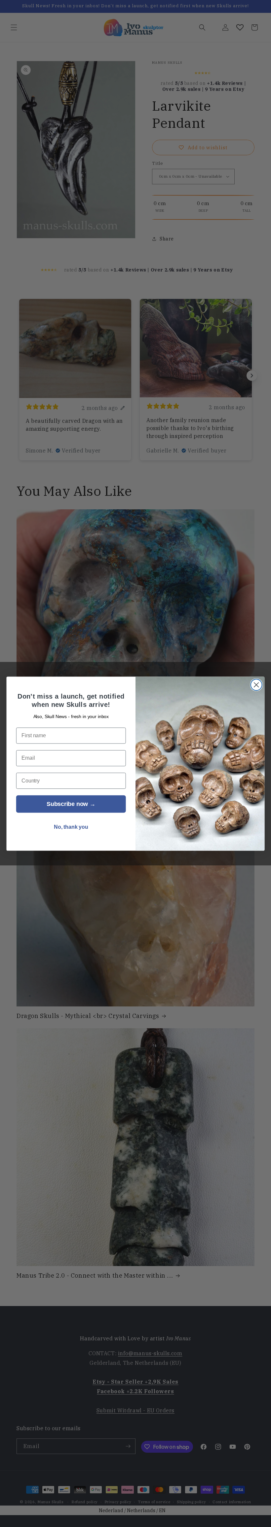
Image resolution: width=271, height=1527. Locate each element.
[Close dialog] (256, 684)
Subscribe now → (71, 804)
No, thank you (71, 827)
